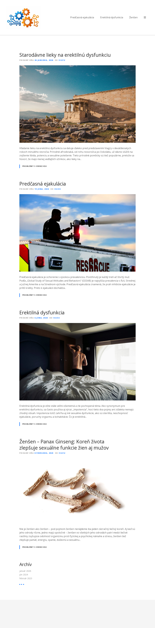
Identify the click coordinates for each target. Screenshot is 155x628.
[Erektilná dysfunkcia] (77, 324)
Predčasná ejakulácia (82, 17)
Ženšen (133, 17)
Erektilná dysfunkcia (111, 17)
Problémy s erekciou (34, 166)
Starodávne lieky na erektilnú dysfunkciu (65, 55)
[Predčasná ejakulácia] (77, 196)
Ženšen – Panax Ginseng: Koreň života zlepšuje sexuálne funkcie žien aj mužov (64, 444)
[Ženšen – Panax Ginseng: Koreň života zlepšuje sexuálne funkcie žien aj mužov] (77, 460)
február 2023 (25, 578)
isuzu (62, 60)
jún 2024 (23, 574)
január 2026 (25, 570)
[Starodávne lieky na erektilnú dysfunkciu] (77, 67)
